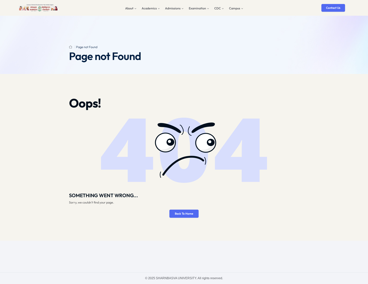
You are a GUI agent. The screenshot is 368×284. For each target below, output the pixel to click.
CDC (217, 8)
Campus (234, 8)
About (129, 8)
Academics (149, 8)
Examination (197, 8)
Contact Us (333, 8)
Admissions (173, 8)
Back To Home (184, 213)
